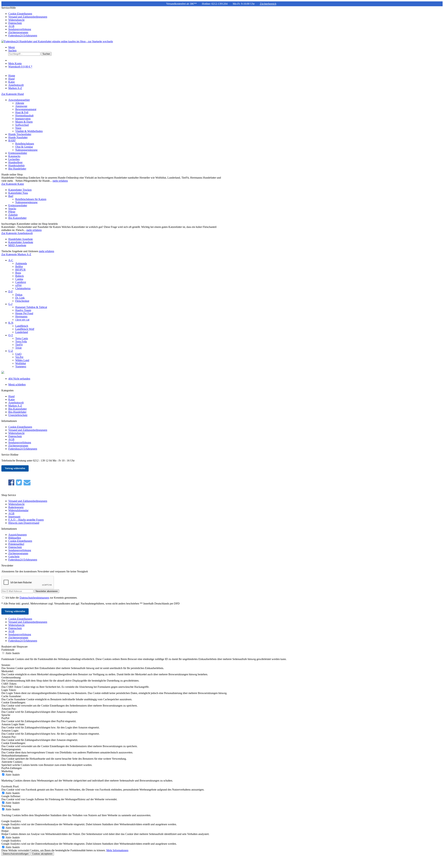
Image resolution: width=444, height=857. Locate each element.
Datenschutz (15, 23)
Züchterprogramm (18, 32)
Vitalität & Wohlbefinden (29, 131)
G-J (10, 304)
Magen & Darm (24, 121)
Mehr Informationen (117, 850)
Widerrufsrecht (16, 19)
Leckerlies (14, 159)
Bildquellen (14, 537)
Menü (11, 47)
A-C (10, 260)
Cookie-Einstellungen (20, 13)
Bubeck (19, 275)
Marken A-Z (15, 405)
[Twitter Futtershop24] (19, 482)
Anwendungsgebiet (19, 99)
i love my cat (22, 319)
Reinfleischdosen (24, 143)
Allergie (19, 103)
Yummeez (20, 366)
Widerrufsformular (18, 510)
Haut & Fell (21, 112)
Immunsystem (23, 118)
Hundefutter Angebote (20, 239)
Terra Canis (21, 338)
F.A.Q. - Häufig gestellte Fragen (26, 519)
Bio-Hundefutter (17, 411)
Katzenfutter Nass (18, 192)
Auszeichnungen (17, 534)
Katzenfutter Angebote (20, 242)
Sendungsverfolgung (19, 29)
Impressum (14, 516)
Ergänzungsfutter (17, 153)
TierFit (19, 344)
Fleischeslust (22, 300)
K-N (10, 322)
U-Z (10, 350)
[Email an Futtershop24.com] (27, 482)
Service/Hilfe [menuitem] (24, 21)
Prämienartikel (16, 544)
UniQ (18, 353)
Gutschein (13, 556)
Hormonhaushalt (24, 115)
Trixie (18, 347)
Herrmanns (21, 316)
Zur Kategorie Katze (12, 183)
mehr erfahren (60, 180)
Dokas (18, 294)
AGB (11, 26)
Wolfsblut (20, 363)
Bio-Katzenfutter (17, 408)
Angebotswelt (16, 402)
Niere (18, 128)
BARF (12, 140)
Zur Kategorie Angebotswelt (17, 233)
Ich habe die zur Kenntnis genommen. (41, 597)
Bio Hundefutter (17, 168)
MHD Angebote (17, 245)
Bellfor (19, 266)
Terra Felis (21, 341)
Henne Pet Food (24, 313)
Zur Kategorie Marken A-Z (16, 254)
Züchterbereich (268, 3)
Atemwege (21, 106)
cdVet (18, 285)
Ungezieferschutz (17, 415)
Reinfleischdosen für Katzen (30, 199)
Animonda (21, 263)
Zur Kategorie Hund (12, 94)
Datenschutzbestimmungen (34, 597)
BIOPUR (20, 269)
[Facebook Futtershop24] (11, 482)
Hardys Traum (23, 310)
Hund (11, 396)
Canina (19, 279)
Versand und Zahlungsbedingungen (27, 16)
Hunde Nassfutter (18, 137)
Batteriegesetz (16, 507)
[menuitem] (225, 13)
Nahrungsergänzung (26, 149)
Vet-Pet (19, 357)
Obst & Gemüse (24, 146)
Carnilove (20, 282)
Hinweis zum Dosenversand (23, 522)
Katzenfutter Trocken (20, 189)
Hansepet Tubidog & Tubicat (31, 307)
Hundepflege (15, 162)
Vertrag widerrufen (15, 468)
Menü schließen (17, 384)
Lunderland (21, 332)
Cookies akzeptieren (42, 853)
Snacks (12, 208)
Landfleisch (21, 325)
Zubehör (13, 214)
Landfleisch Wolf (24, 328)
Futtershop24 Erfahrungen (22, 35)
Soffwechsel (22, 124)
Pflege (11, 211)
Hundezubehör (16, 165)
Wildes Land (22, 360)
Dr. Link (20, 297)
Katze (11, 399)
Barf (10, 196)
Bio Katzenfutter (17, 217)
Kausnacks (14, 156)
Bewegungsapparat (25, 109)
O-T (10, 335)
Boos (18, 272)
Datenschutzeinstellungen (16, 853)
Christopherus (23, 288)
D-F (10, 291)
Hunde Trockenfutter (19, 134)
